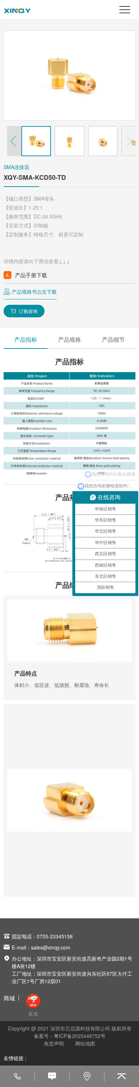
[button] (14, 141)
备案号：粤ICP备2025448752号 (69, 1035)
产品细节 (113, 339)
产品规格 (69, 339)
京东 (33, 1013)
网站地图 (85, 1043)
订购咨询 (24, 311)
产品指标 (25, 339)
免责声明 (54, 1043)
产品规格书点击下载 (34, 291)
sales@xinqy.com (50, 947)
